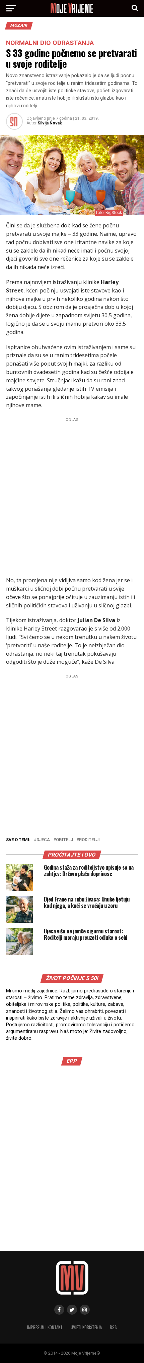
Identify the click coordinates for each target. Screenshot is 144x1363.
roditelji (89, 840)
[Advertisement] (72, 496)
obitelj (64, 840)
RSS (113, 1327)
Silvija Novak (50, 123)
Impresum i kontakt (45, 1327)
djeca (43, 840)
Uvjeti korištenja (86, 1327)
